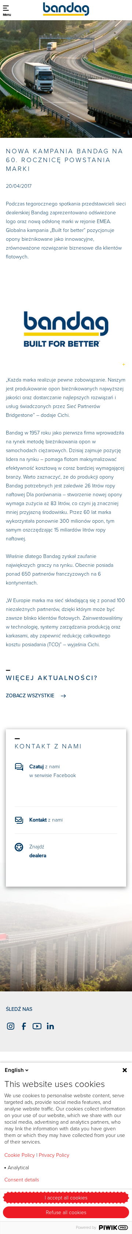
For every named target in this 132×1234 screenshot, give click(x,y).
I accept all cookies (66, 1198)
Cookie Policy (19, 1155)
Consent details (21, 1180)
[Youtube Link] (36, 1026)
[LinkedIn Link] (49, 1026)
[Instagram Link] (9, 1026)
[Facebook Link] (22, 1026)
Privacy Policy (54, 1155)
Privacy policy (74, 1180)
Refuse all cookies (66, 1212)
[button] (7, 9)
